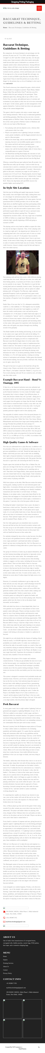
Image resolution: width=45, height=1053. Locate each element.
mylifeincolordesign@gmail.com (15, 921)
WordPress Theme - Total (30, 1047)
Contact (5, 970)
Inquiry (5, 960)
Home (5, 956)
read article (9, 83)
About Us (6, 966)
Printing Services (8, 963)
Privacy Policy (7, 973)
